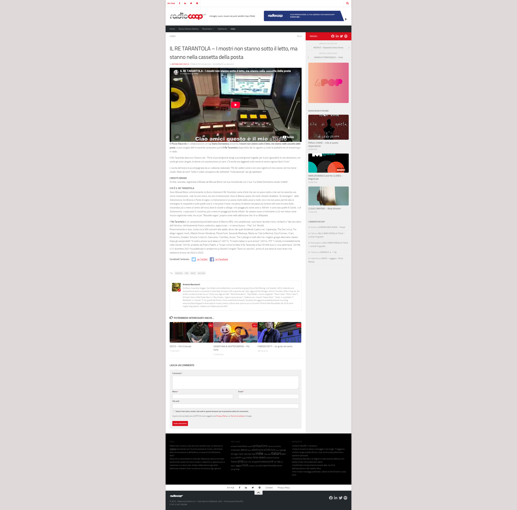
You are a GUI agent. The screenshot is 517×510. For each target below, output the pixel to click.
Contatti (269, 487)
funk (273, 449)
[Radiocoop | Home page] (188, 16)
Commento (177, 373)
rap (278, 461)
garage (283, 450)
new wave (201, 273)
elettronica (258, 450)
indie (186, 273)
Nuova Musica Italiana (188, 29)
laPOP (238, 457)
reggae (238, 465)
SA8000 (173, 449)
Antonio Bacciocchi (180, 64)
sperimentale (269, 465)
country (278, 446)
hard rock (243, 454)
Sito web (175, 401)
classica (271, 446)
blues (244, 446)
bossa (249, 446)
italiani (193, 273)
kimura (233, 458)
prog (254, 462)
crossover (235, 450)
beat (239, 446)
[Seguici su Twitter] (341, 36)
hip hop (251, 454)
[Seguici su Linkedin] (337, 36)
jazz (284, 453)
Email (241, 391)
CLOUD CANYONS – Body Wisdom (324, 208)
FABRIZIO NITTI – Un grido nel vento (275, 346)
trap (238, 469)
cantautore (178, 273)
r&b (275, 462)
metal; (249, 457)
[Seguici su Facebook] (332, 36)
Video (232, 29)
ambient (234, 446)
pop (241, 461)
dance (244, 449)
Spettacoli (222, 29)
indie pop (267, 454)
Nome (175, 391)
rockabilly (252, 466)
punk (270, 461)
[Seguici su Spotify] (345, 36)
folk (268, 449)
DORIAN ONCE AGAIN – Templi (332, 227)
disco (249, 450)
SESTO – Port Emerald (180, 346)
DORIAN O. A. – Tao (328, 252)
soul (261, 465)
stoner (279, 465)
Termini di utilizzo (237, 416)
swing (233, 469)
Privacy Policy (221, 416)
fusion (278, 450)
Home (172, 29)
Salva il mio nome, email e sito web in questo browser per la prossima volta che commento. (212, 411)
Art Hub (171, 3)
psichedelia (261, 461)
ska (256, 466)
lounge (243, 458)
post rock (247, 462)
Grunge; (234, 454)
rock (245, 465)
